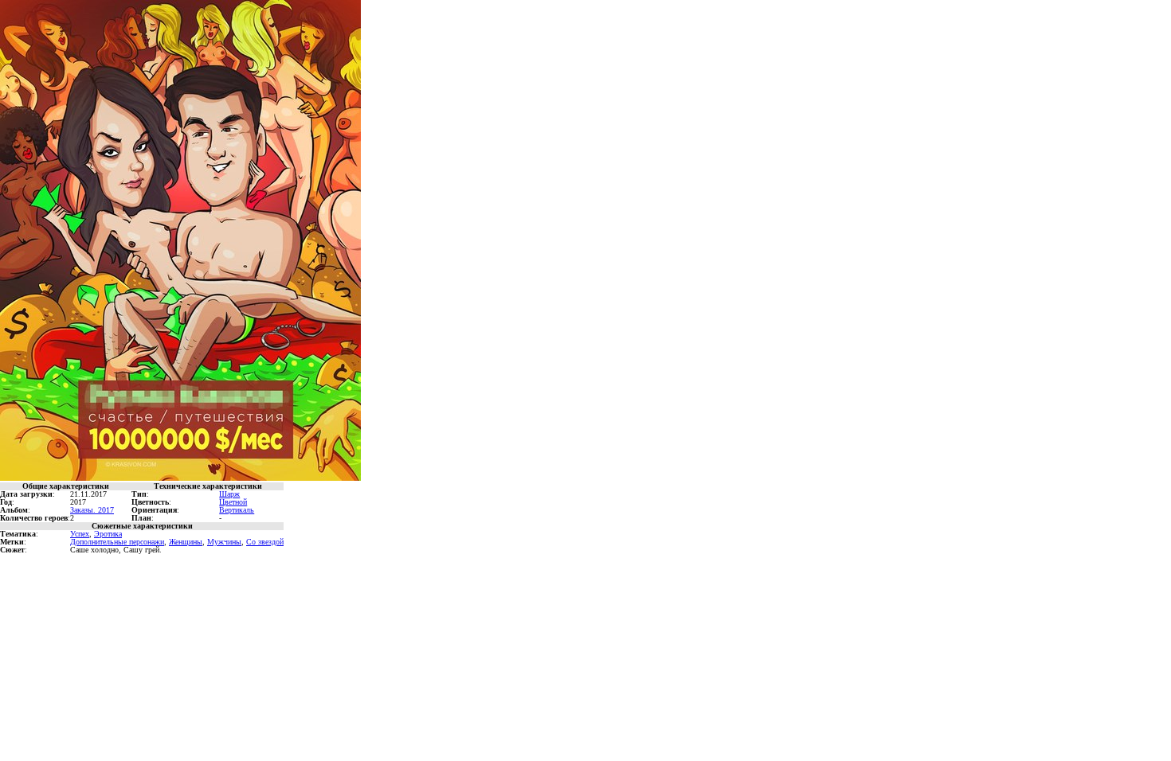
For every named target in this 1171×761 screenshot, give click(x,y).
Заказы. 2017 (92, 509)
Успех (79, 533)
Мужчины (224, 541)
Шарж (229, 494)
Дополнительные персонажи (117, 541)
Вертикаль (236, 509)
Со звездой (265, 541)
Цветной (233, 502)
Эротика (108, 533)
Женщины (185, 541)
